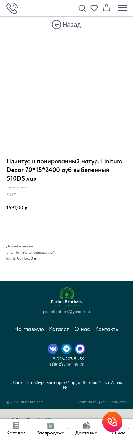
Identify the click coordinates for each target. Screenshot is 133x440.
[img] (56, 24)
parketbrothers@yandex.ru (66, 311)
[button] (82, 8)
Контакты (107, 328)
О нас (82, 328)
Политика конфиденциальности (102, 402)
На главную (29, 328)
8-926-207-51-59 (69, 358)
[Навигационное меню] (122, 8)
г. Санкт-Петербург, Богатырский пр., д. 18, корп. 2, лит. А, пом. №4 (67, 385)
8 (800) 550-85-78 (66, 364)
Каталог (59, 328)
